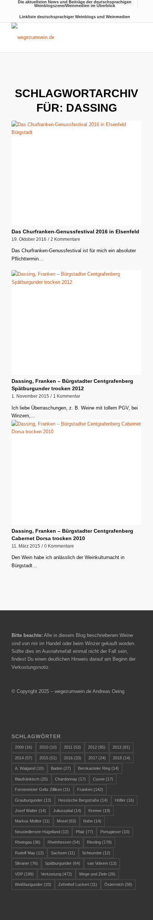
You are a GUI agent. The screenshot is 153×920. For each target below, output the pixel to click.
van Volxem (102, 863)
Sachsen (63, 853)
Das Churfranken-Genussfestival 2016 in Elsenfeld (75, 231)
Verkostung (56, 874)
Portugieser (115, 831)
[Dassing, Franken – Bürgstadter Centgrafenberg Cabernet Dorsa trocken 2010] (76, 472)
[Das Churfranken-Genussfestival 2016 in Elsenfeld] (76, 173)
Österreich (118, 884)
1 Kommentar (66, 396)
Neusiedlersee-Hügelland (42, 831)
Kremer (99, 810)
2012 (96, 747)
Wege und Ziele (97, 874)
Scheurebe (96, 853)
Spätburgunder (62, 863)
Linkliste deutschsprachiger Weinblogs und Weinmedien (74, 16)
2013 (121, 747)
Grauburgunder (33, 800)
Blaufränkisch (31, 779)
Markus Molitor (32, 821)
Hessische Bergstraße (83, 800)
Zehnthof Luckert (77, 884)
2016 (72, 758)
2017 (97, 758)
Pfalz (84, 831)
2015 (48, 758)
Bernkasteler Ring (98, 768)
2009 (23, 747)
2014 (23, 758)
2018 (121, 758)
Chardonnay (70, 779)
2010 (48, 747)
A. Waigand (29, 768)
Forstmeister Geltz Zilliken (42, 789)
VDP (24, 874)
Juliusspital (67, 810)
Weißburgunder (33, 884)
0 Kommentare (59, 545)
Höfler (124, 800)
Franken (90, 789)
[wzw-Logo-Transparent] (63, 37)
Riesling (99, 842)
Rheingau (27, 842)
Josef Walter (30, 810)
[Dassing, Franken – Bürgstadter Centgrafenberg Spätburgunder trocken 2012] (76, 322)
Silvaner (26, 863)
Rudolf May (29, 853)
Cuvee (103, 779)
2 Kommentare (65, 239)
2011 (72, 747)
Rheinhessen (64, 842)
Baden (61, 768)
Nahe (92, 821)
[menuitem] (75, 3)
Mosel (66, 821)
